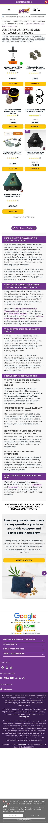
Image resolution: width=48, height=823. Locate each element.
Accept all (13, 815)
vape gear (13, 487)
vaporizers (37, 484)
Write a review (24, 560)
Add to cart (13, 83)
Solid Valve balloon (18, 314)
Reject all (35, 815)
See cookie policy (19, 811)
